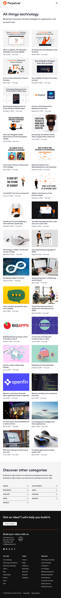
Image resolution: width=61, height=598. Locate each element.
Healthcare (25, 565)
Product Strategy (46, 563)
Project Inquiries (10, 523)
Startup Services (46, 583)
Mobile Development (47, 574)
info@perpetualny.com (9, 544)
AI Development (45, 577)
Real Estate (25, 568)
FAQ (4, 583)
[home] (11, 3)
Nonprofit (25, 574)
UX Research (45, 565)
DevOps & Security (46, 586)
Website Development (47, 571)
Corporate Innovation (47, 580)
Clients (5, 568)
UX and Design (7, 560)
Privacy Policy (26, 593)
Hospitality (25, 577)
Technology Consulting (47, 560)
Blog (4, 571)
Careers (5, 577)
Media (24, 563)
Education (25, 571)
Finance (24, 560)
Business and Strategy (9, 565)
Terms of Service (36, 593)
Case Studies (7, 574)
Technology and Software (10, 563)
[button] (56, 3)
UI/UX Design (45, 568)
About (5, 580)
